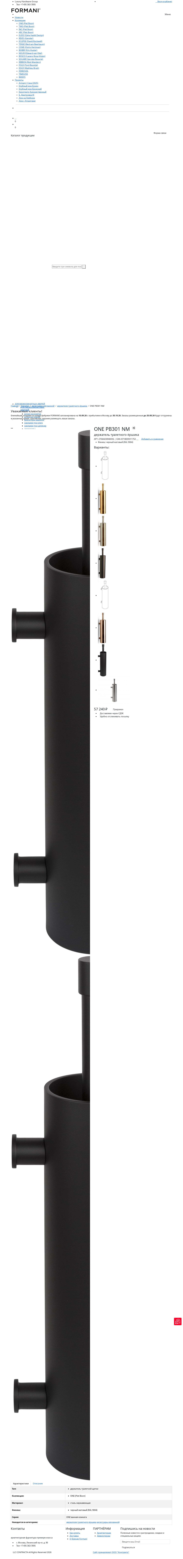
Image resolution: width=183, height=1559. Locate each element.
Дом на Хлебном (27, 98)
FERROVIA (23, 71)
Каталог (25, 406)
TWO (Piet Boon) (26, 26)
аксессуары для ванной (43, 406)
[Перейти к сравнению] (15, 118)
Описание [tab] (38, 1483)
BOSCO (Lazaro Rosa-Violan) (32, 56)
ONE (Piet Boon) (26, 23)
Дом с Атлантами (27, 101)
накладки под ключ (33, 422)
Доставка (74, 1536)
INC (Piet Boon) (26, 29)
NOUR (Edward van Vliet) (30, 53)
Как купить (75, 1533)
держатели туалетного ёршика (72, 406)
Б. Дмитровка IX (26, 95)
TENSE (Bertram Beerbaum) (32, 44)
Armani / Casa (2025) (28, 83)
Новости (19, 17)
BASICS (22, 77)
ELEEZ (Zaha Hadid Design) (31, 35)
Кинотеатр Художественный (32, 92)
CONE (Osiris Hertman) (29, 47)
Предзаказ (118, 709)
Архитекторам (104, 1533)
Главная (15, 406)
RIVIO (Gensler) (26, 38)
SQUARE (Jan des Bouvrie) (31, 59)
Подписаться (128, 1547)
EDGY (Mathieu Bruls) (29, 68)
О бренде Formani (78, 1538)
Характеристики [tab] (21, 1483)
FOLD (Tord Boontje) (28, 65)
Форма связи (160, 133)
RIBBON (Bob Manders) (30, 62)
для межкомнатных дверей (30, 404)
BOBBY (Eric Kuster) (28, 50)
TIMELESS (23, 74)
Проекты (19, 80)
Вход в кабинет (164, 1)
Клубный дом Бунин (28, 86)
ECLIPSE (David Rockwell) (30, 41)
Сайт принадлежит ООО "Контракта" (111, 1552)
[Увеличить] (12, 428)
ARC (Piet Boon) (26, 32)
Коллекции (20, 20)
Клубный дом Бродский (30, 89)
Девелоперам (103, 1536)
